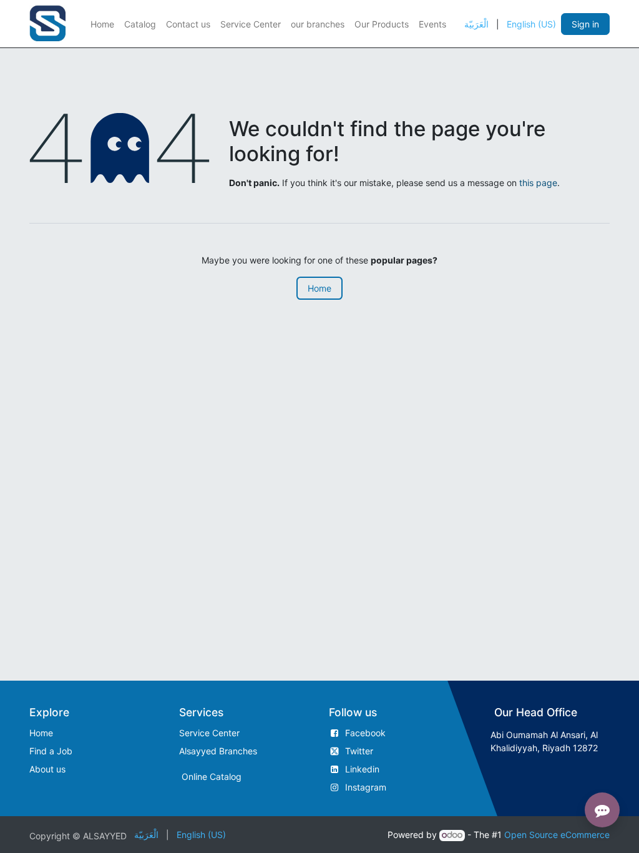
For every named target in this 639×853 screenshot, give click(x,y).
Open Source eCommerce (557, 834)
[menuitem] (102, 24)
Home (319, 288)
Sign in (585, 24)
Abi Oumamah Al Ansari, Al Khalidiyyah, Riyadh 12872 (544, 741)
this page (538, 182)
